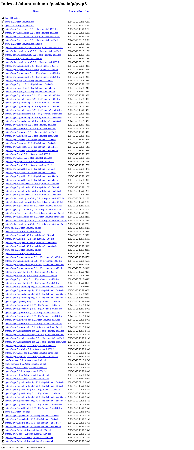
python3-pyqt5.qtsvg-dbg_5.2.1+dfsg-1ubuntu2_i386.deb (31, 272)
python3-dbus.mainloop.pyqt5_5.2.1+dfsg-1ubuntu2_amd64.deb (34, 47)
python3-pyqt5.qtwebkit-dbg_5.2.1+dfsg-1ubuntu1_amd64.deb (33, 404)
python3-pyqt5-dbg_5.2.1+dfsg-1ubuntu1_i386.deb (28, 434)
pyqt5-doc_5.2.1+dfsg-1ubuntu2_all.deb (23, 250)
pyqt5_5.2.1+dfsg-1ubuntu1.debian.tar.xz (23, 44)
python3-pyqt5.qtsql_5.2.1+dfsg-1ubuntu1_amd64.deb (29, 161)
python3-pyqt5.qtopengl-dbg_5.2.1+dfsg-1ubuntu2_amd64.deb (33, 309)
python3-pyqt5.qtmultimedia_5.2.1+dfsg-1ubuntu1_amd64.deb (33, 194)
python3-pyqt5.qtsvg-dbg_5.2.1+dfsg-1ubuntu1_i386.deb (31, 275)
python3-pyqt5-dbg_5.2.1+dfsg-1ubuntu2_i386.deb (28, 430)
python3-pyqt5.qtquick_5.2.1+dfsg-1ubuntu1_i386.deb (29, 235)
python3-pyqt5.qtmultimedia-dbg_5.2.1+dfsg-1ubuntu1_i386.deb (34, 382)
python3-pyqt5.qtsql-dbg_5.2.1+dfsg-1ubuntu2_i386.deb (30, 349)
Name (36, 11)
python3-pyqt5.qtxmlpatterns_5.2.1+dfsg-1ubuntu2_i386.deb (32, 95)
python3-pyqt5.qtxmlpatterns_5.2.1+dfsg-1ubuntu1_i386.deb (32, 99)
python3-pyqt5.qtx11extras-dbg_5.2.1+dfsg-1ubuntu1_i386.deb (33, 209)
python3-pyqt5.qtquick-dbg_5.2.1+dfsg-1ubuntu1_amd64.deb (33, 423)
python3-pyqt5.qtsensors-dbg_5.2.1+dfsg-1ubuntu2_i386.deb (32, 312)
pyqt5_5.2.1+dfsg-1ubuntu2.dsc (19, 25)
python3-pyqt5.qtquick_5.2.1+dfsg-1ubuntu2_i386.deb (29, 239)
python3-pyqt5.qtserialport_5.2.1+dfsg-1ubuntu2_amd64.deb (32, 73)
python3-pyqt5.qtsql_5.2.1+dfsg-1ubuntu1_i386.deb (28, 158)
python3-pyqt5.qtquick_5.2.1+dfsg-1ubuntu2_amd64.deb (31, 246)
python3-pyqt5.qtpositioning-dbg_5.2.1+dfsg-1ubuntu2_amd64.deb (35, 297)
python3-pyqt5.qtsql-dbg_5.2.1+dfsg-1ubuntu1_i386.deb (30, 345)
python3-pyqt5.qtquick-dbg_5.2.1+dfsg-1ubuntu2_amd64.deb (33, 426)
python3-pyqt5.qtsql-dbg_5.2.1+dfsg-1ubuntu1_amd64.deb (31, 353)
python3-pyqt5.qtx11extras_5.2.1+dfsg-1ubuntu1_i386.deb (31, 33)
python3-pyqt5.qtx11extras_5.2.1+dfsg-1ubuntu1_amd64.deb (32, 40)
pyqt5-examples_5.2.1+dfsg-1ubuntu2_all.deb (25, 364)
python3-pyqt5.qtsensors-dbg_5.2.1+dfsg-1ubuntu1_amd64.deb (33, 327)
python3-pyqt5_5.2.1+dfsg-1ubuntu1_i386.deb (26, 367)
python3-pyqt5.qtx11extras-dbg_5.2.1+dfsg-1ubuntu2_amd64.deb (34, 213)
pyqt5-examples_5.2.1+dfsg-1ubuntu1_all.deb (25, 360)
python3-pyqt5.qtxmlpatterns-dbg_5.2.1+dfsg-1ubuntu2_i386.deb (34, 331)
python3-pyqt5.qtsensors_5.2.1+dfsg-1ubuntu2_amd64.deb (31, 132)
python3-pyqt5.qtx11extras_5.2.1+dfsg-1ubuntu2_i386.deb (31, 29)
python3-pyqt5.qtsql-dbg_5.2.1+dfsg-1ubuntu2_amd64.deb (31, 356)
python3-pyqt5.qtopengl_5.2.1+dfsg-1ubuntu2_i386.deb (30, 139)
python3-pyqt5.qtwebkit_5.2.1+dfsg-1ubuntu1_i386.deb (30, 169)
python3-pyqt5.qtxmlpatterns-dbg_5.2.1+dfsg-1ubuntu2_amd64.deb (35, 338)
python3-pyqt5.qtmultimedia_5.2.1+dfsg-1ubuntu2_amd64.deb (33, 191)
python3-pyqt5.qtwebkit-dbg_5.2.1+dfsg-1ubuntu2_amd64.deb (33, 408)
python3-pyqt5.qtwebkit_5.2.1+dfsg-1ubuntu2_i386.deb (30, 172)
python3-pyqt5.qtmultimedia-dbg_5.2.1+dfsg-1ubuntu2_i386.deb (34, 386)
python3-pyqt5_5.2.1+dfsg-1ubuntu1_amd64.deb (27, 375)
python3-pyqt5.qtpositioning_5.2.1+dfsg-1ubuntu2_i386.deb (32, 102)
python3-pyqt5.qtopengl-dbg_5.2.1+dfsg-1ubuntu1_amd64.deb (33, 316)
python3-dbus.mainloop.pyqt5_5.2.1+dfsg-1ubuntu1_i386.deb (33, 62)
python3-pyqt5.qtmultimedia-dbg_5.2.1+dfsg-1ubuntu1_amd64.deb (35, 400)
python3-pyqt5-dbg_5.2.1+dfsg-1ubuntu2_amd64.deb (29, 441)
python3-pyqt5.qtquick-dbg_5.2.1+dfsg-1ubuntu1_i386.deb (32, 415)
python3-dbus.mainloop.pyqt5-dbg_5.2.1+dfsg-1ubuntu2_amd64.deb (36, 224)
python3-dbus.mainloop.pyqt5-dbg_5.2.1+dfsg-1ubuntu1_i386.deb (35, 198)
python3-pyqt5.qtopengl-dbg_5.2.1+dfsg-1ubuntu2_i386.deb (32, 301)
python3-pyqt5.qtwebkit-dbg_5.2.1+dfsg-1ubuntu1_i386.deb (32, 389)
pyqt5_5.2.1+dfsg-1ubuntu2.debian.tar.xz (23, 58)
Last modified (76, 11)
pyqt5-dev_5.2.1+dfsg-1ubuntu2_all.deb (23, 228)
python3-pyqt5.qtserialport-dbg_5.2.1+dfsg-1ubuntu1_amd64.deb (34, 268)
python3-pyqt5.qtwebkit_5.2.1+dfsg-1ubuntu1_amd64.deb (31, 180)
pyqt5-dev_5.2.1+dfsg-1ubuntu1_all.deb (23, 231)
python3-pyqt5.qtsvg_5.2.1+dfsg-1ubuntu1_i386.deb (29, 80)
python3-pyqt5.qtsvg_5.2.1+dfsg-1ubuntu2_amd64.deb (30, 91)
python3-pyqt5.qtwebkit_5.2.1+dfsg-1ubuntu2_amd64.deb (31, 176)
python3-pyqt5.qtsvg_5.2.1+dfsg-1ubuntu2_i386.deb (29, 84)
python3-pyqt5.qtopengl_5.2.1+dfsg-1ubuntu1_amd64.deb (31, 147)
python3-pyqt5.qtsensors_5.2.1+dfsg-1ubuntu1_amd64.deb (31, 136)
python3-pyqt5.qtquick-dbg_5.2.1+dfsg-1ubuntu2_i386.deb (32, 419)
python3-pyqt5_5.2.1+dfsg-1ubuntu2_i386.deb (26, 371)
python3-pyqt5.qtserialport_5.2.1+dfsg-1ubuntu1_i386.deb (31, 66)
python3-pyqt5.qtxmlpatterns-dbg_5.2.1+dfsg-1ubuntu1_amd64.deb (35, 342)
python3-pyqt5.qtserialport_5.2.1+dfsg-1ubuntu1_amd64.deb (32, 77)
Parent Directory (12, 18)
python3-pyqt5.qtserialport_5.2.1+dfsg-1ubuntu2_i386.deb (31, 69)
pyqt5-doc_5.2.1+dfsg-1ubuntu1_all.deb (23, 253)
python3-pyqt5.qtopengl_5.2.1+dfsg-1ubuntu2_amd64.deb (31, 150)
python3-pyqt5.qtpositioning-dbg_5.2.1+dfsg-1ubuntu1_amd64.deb (35, 294)
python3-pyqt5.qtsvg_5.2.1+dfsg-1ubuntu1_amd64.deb (30, 88)
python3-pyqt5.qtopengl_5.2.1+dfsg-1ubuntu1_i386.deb (30, 143)
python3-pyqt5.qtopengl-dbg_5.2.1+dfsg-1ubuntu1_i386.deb (32, 305)
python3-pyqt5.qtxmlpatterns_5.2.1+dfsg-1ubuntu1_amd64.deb (33, 113)
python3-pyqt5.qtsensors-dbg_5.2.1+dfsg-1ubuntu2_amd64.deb (33, 323)
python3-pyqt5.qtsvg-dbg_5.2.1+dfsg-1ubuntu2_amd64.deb (32, 283)
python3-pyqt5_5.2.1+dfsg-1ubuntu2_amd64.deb (27, 378)
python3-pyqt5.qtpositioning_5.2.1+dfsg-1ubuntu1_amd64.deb (33, 121)
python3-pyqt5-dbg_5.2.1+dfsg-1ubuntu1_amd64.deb (29, 437)
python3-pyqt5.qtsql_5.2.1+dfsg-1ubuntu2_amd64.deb (29, 165)
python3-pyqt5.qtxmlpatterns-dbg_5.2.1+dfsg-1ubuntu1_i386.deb (34, 334)
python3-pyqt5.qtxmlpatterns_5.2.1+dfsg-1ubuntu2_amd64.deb (33, 110)
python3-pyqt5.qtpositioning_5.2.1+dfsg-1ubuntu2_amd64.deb (33, 117)
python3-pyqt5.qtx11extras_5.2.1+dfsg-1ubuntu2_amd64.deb (32, 36)
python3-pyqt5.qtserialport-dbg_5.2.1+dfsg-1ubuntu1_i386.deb (33, 261)
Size (87, 11)
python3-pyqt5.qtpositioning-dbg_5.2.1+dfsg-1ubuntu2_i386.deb (34, 290)
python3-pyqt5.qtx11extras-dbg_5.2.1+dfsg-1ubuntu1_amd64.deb (34, 217)
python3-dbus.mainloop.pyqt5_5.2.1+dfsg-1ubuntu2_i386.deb (33, 55)
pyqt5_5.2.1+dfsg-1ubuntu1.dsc (19, 22)
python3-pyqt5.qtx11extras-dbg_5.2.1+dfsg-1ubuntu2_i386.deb (33, 205)
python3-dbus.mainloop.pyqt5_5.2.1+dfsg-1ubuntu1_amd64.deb (34, 51)
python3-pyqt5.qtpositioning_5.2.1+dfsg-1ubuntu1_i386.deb (32, 106)
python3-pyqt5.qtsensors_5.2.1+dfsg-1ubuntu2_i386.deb (30, 125)
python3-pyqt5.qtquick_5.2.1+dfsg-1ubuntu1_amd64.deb (31, 242)
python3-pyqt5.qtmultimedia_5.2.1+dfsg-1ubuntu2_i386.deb (32, 187)
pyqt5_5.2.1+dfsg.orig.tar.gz (17, 412)
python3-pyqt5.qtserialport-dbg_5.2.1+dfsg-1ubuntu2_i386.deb (33, 257)
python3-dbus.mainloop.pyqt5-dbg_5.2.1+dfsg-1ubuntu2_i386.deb (35, 202)
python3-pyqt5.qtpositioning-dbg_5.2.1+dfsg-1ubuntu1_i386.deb (34, 286)
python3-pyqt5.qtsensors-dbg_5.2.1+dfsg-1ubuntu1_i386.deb (32, 320)
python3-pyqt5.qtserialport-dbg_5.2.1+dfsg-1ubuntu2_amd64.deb (34, 264)
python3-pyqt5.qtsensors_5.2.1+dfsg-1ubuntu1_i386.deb (30, 128)
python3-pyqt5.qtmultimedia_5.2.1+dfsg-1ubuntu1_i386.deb (32, 183)
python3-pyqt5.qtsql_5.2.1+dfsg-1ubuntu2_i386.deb (28, 154)
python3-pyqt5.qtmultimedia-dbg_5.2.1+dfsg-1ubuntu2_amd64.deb (35, 397)
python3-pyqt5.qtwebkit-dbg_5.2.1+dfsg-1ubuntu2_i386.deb (32, 393)
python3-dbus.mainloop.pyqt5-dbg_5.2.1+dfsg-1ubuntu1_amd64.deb (36, 220)
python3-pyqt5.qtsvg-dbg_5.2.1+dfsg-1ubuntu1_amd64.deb (32, 279)
